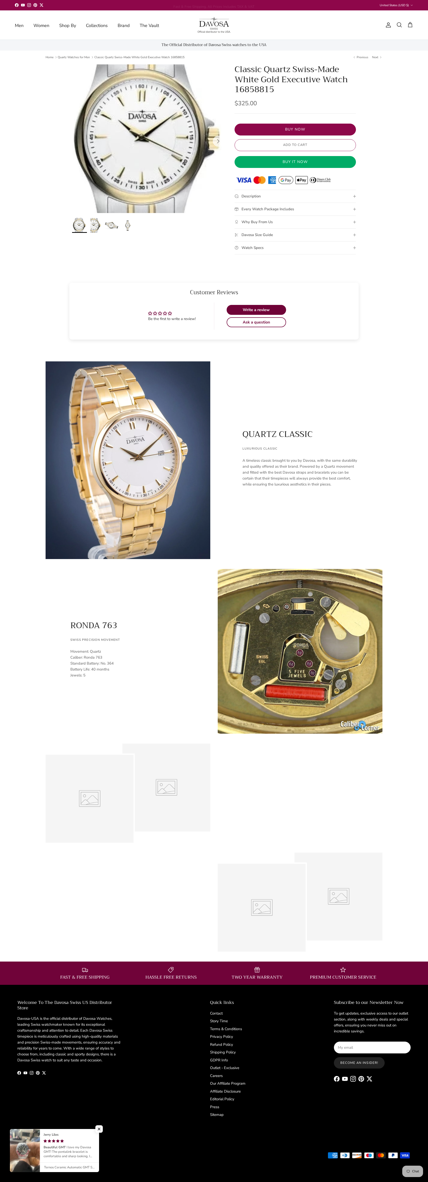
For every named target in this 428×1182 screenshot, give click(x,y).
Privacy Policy (221, 1036)
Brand (124, 25)
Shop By (67, 25)
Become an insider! (359, 1063)
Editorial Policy (222, 1099)
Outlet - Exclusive (224, 1067)
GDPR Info (219, 1060)
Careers (216, 1075)
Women (41, 25)
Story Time (219, 1021)
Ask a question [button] (256, 322)
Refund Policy (221, 1044)
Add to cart (295, 145)
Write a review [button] (256, 310)
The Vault (149, 25)
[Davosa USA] (214, 25)
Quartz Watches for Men (74, 57)
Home (50, 57)
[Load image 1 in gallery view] (148, 139)
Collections (97, 25)
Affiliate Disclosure (225, 1091)
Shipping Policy (223, 1052)
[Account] (387, 25)
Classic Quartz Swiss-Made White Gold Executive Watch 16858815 (139, 57)
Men (19, 25)
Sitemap (217, 1114)
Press (214, 1106)
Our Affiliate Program (227, 1083)
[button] (99, 1129)
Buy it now (295, 161)
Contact (216, 1013)
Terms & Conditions (226, 1028)
